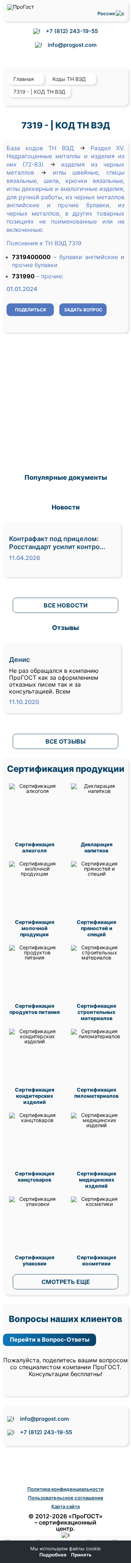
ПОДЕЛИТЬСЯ (30, 309)
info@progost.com (72, 44)
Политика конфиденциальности (65, 1489)
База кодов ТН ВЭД (40, 148)
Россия (107, 13)
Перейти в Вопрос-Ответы (50, 1339)
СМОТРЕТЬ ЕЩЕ (65, 1281)
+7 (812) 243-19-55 (72, 31)
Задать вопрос (83, 309)
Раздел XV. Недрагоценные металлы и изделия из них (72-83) (65, 156)
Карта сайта (65, 1506)
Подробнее (53, 1554)
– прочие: (49, 276)
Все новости (66, 605)
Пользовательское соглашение (65, 1498)
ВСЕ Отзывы (65, 741)
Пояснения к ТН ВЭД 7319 (44, 243)
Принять (81, 1554)
